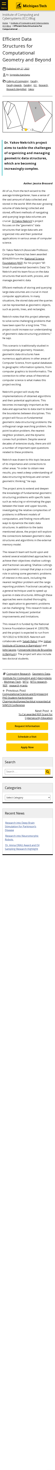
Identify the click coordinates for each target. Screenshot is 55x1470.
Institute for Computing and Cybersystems (27, 678)
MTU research (38, 682)
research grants (18, 685)
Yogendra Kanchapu (20, 74)
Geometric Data (41, 674)
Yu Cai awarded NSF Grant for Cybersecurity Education (36, 716)
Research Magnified (16, 89)
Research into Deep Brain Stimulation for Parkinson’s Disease (20, 826)
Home (5, 23)
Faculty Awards (14, 85)
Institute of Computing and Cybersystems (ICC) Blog (20, 16)
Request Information (27, 726)
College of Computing (17, 81)
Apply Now (27, 747)
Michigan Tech (12, 682)
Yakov (31, 89)
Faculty (34, 81)
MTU (25, 682)
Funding (28, 85)
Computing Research (18, 674)
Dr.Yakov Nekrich (22, 221)
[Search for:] (25, 771)
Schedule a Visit (27, 736)
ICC (35, 85)
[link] (22, 129)
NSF (5, 685)
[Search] (47, 771)
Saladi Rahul (30, 641)
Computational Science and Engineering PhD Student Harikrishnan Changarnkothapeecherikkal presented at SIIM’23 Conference (26, 699)
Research (43, 85)
